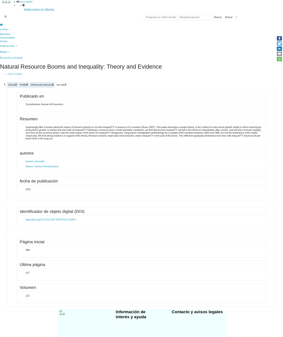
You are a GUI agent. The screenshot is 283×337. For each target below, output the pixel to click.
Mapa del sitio (178, 317)
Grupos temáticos (123, 328)
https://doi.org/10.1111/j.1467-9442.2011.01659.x (51, 219)
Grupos (4, 41)
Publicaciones (122, 331)
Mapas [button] (4, 52)
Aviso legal (176, 323)
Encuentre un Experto (11, 58)
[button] (279, 38)
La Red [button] (4, 29)
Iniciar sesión (26, 1)
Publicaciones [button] (7, 46)
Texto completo (15, 74)
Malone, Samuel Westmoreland (42, 166)
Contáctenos (177, 326)
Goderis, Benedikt (35, 161)
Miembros (5, 34)
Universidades (7, 37)
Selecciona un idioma (39, 9)
